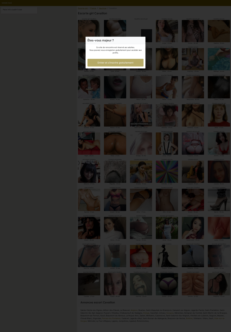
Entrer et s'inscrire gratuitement (115, 62)
